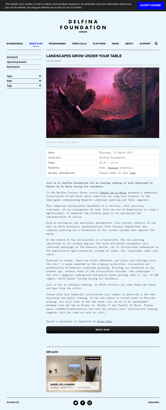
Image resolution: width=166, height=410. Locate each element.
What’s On (35, 43)
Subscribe (153, 402)
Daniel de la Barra (113, 192)
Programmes (57, 43)
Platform (99, 43)
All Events (12, 57)
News (115, 43)
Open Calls (79, 43)
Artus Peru (104, 321)
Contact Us (13, 402)
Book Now (103, 329)
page (133, 172)
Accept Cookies (150, 5)
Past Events (13, 66)
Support (145, 43)
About (129, 43)
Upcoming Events (16, 62)
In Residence (14, 43)
